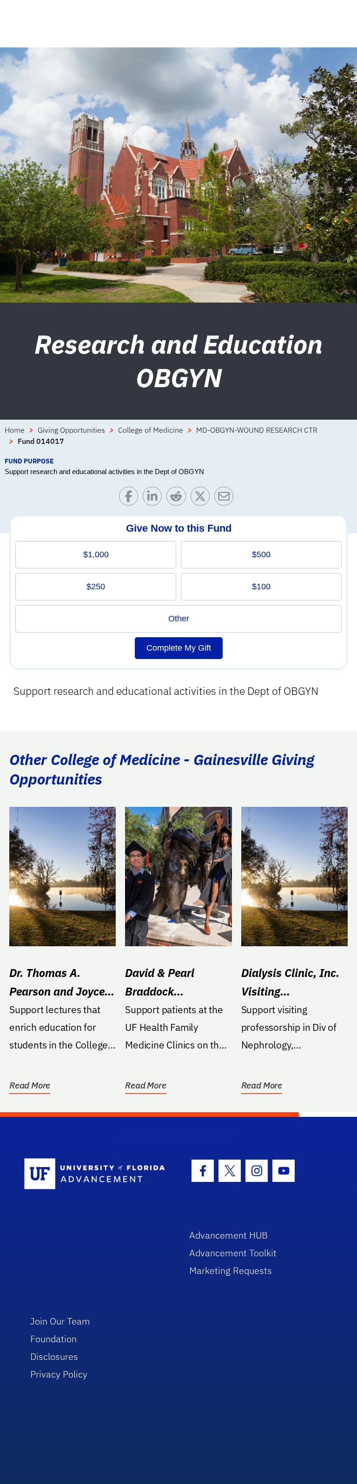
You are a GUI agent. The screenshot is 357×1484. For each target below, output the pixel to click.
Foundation (53, 1338)
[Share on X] (202, 498)
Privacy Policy (58, 1374)
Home (15, 430)
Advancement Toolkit (233, 1253)
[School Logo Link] (96, 1174)
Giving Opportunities (71, 430)
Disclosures (54, 1356)
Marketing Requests (230, 1270)
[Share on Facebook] (131, 498)
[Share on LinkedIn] (154, 498)
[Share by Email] (226, 498)
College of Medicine (150, 430)
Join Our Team (60, 1321)
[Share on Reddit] (178, 498)
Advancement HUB (228, 1235)
